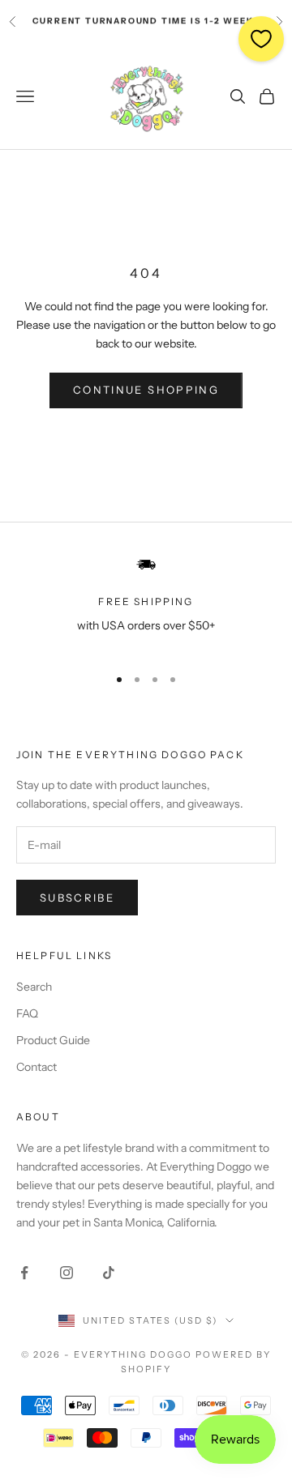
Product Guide (53, 1040)
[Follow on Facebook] (24, 1273)
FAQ (27, 1013)
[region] (146, 603)
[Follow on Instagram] (66, 1273)
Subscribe (77, 897)
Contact (36, 1067)
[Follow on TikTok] (109, 1273)
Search (34, 986)
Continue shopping (146, 389)
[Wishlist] (261, 39)
